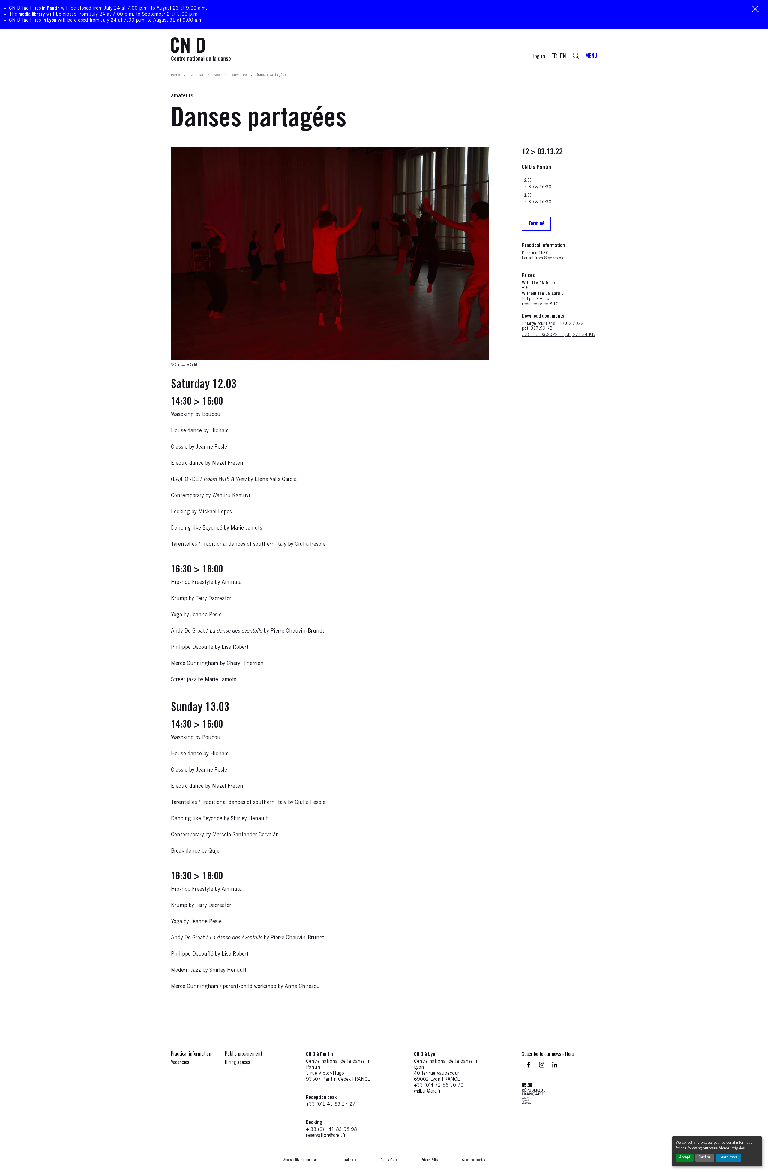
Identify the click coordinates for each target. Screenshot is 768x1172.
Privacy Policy (430, 1160)
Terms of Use (389, 1160)
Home (175, 75)
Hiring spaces (237, 1062)
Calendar (196, 75)
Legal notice (350, 1160)
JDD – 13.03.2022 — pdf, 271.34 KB (558, 335)
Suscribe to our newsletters (548, 1054)
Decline (705, 1158)
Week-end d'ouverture (230, 75)
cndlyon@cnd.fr (427, 1091)
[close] (755, 9)
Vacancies (180, 1062)
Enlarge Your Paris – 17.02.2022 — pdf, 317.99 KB (555, 326)
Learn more (728, 1158)
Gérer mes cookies (473, 1160)
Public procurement (243, 1054)
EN (563, 56)
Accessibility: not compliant (301, 1160)
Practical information (191, 1054)
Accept (684, 1158)
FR (554, 56)
